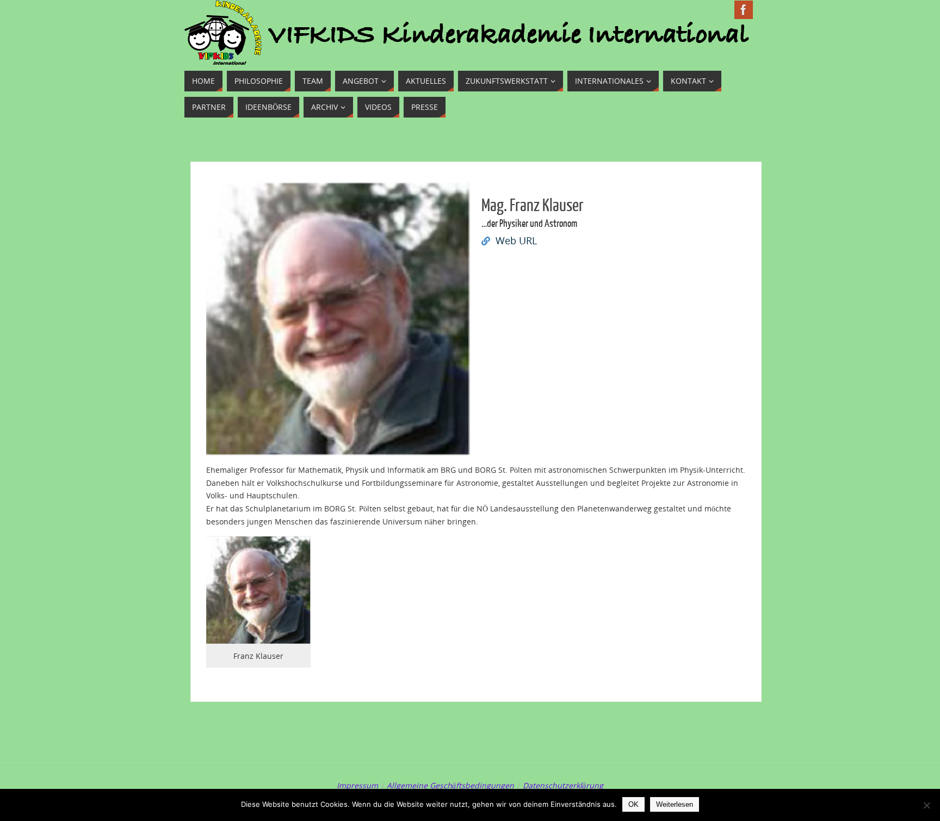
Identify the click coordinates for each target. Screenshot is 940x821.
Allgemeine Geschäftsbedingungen (450, 785)
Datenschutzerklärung (563, 785)
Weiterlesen (674, 804)
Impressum (357, 785)
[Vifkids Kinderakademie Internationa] (743, 10)
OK (633, 804)
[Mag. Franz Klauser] (338, 449)
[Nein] (926, 805)
